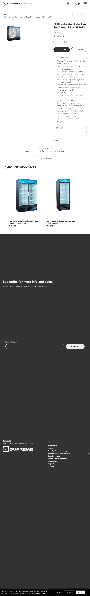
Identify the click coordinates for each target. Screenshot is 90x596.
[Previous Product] (5, 195)
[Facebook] (57, 140)
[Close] (87, 592)
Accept (80, 592)
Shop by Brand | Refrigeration (59, 453)
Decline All (69, 592)
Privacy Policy (41, 593)
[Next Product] (84, 195)
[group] (45, 199)
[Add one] (64, 42)
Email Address (11, 342)
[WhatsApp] (54, 140)
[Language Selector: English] (69, 3)
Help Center (7, 441)
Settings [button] (59, 592)
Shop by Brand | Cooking (57, 451)
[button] (77, 4)
